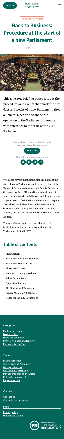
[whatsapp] (40, 162)
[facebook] (29, 162)
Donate (10, 5)
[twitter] (23, 162)
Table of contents (20, 244)
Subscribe (32, 150)
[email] (35, 162)
